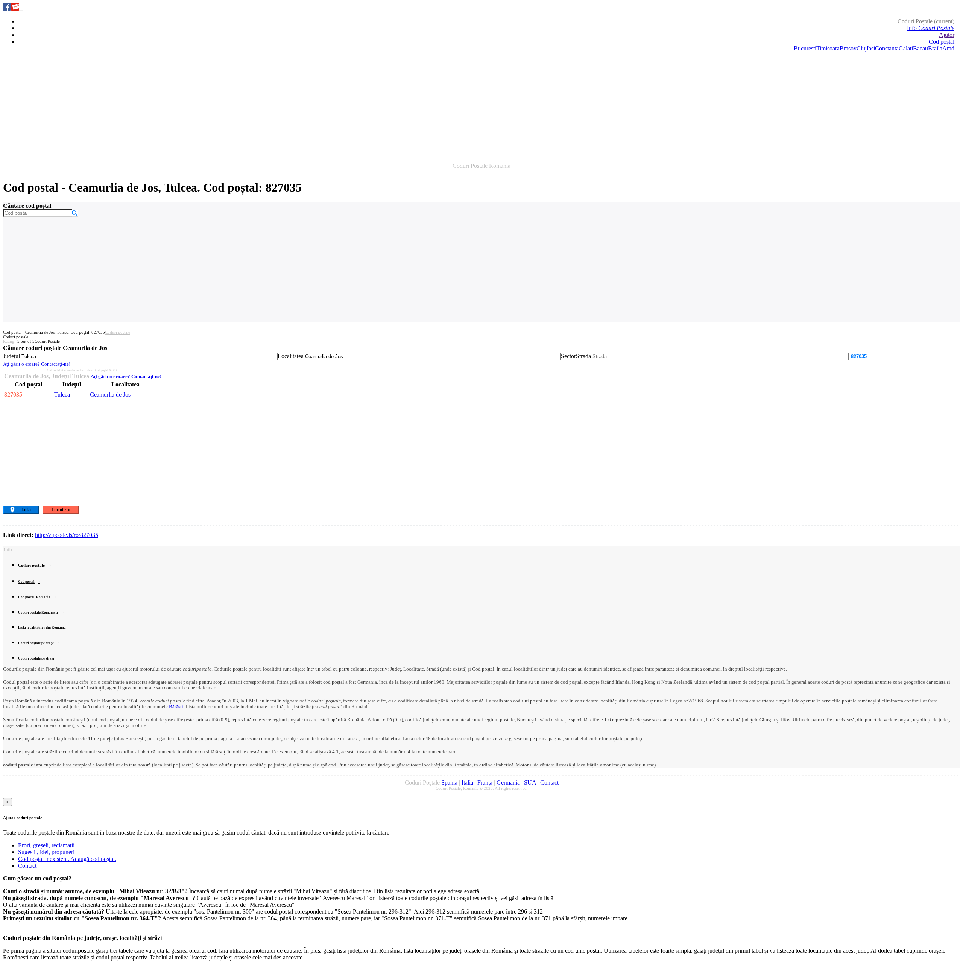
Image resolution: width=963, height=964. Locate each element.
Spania (449, 782)
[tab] (481, 669)
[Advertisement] (481, 104)
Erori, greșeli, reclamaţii (46, 845)
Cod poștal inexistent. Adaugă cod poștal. (67, 859)
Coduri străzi (36, 658)
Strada (583, 356)
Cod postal (26, 582)
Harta (25, 509)
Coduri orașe (36, 643)
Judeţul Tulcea (71, 376)
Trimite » (60, 509)
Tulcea (62, 394)
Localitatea (291, 356)
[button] (7, 549)
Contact (549, 782)
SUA (530, 782)
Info (930, 28)
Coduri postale (117, 332)
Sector (568, 356)
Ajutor (946, 35)
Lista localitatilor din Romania (42, 627)
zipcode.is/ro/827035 (66, 535)
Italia (467, 782)
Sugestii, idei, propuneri (46, 852)
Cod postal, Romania (34, 597)
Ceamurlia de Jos (26, 376)
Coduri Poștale (926, 21)
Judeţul (11, 356)
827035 (13, 394)
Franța (484, 782)
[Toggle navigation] (21, 10)
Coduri (38, 612)
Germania (508, 782)
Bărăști (176, 706)
